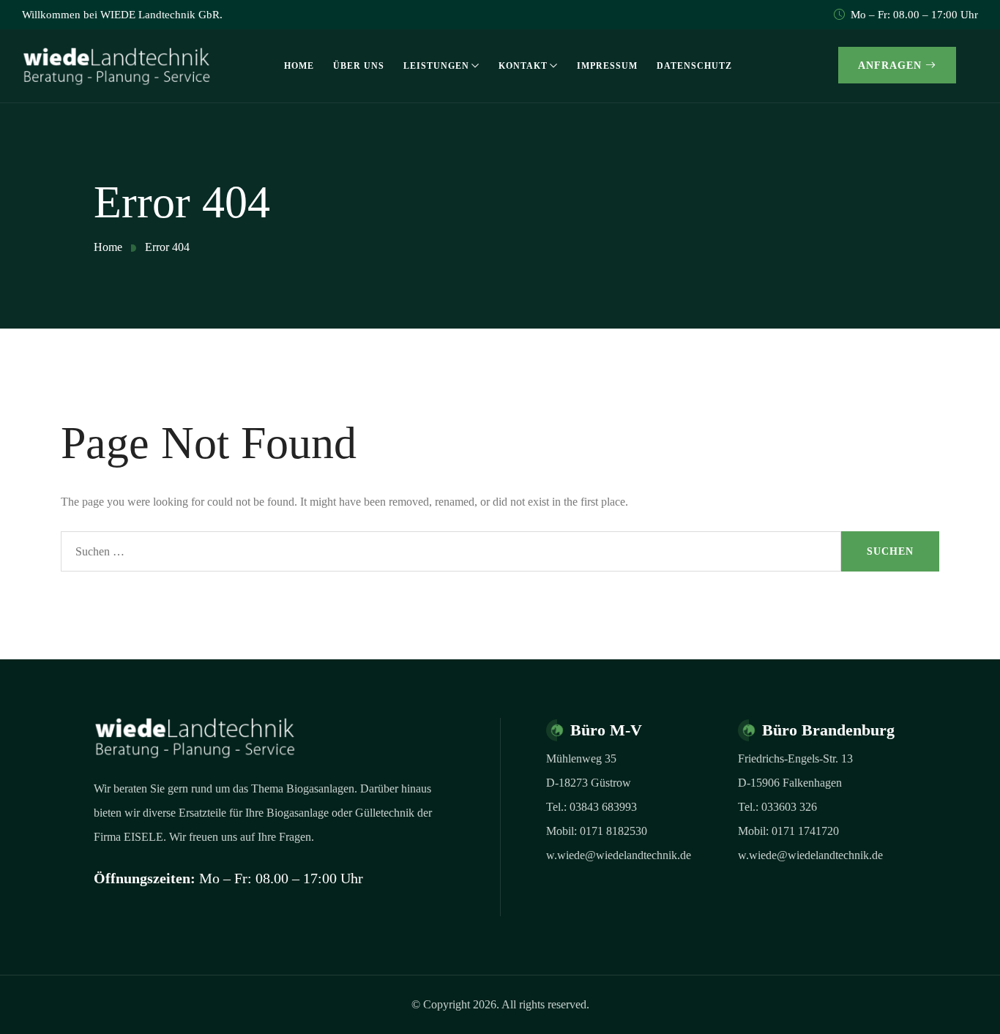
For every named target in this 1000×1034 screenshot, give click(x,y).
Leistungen (436, 66)
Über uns (358, 66)
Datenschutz (694, 66)
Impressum (607, 66)
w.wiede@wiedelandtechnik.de (618, 855)
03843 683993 (603, 807)
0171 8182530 (613, 831)
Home (299, 66)
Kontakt (523, 66)
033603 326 (789, 807)
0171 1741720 (805, 831)
